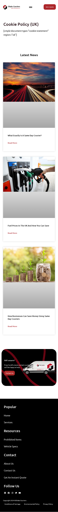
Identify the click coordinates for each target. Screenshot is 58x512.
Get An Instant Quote (15, 477)
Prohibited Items (12, 439)
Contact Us (9, 470)
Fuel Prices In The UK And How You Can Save (28, 225)
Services (8, 422)
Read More (12, 143)
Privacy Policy (48, 504)
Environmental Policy (31, 504)
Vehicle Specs (11, 446)
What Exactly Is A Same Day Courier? (25, 135)
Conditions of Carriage (12, 504)
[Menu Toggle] (30, 7)
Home (7, 415)
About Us (9, 463)
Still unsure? (9, 360)
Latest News (29, 55)
